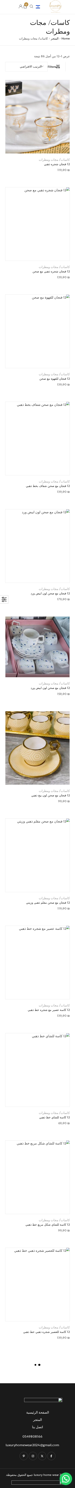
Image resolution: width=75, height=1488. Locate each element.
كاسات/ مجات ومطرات (54, 159)
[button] (32, 146)
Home (65, 38)
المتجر (55, 38)
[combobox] (26, 66)
